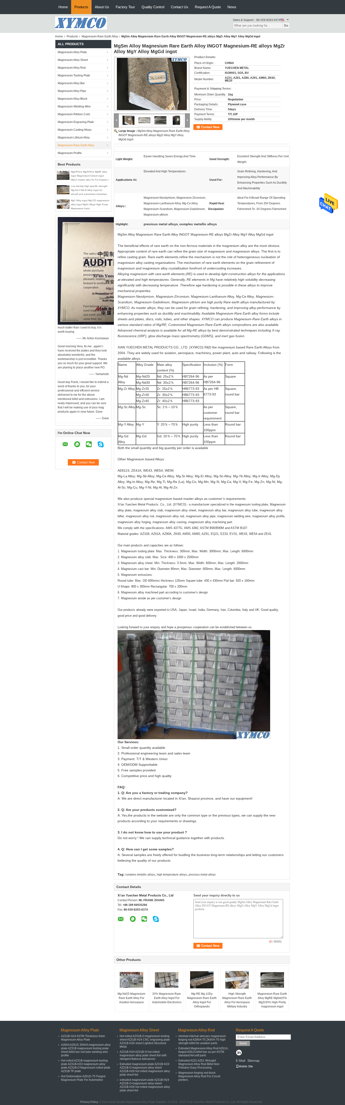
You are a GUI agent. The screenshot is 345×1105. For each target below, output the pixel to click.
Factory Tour (125, 7)
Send (242, 1043)
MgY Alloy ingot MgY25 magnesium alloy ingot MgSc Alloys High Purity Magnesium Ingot (90, 204)
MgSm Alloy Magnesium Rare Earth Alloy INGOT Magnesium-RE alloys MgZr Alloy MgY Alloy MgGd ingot (154, 135)
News (231, 7)
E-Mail (240, 1060)
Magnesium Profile (70, 153)
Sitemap (253, 1060)
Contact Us (179, 7)
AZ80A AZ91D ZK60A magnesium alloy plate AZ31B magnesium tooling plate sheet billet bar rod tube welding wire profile (86, 1050)
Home (63, 7)
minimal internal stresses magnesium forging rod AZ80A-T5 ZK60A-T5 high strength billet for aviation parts (202, 1039)
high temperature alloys (172, 874)
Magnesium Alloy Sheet (73, 60)
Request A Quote (208, 7)
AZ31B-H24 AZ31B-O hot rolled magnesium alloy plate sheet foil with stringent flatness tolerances (143, 1055)
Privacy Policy (89, 1102)
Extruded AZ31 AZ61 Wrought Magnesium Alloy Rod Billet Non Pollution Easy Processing (198, 1064)
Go (286, 25)
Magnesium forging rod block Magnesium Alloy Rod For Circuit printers (199, 1076)
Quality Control (153, 7)
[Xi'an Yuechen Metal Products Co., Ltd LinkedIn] (239, 1053)
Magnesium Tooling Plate (74, 75)
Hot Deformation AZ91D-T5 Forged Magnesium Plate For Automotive (83, 1078)
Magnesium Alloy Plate (72, 52)
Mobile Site (246, 1066)
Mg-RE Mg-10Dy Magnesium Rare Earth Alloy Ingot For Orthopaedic (202, 1000)
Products (81, 7)
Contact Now (210, 127)
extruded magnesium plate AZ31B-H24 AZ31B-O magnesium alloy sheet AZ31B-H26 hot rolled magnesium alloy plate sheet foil (145, 1085)
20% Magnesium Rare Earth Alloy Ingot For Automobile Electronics (166, 998)
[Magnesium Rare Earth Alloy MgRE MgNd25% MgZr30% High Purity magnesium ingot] (272, 980)
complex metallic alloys (140, 874)
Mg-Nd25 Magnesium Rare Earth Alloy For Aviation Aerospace (131, 998)
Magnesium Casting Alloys (75, 129)
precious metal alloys (202, 874)
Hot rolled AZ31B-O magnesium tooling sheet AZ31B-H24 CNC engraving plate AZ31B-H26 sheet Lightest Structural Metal (145, 1041)
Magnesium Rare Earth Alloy (100, 36)
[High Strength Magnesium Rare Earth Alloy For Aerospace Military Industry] (237, 980)
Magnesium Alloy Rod (72, 67)
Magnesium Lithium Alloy (74, 137)
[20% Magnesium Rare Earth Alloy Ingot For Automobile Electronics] (166, 980)
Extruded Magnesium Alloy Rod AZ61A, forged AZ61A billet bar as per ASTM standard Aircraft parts (203, 1052)
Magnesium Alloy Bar (71, 83)
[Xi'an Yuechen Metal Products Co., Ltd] (81, 22)
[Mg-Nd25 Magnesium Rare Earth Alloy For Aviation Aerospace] (131, 980)
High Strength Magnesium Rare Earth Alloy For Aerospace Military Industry (237, 1000)
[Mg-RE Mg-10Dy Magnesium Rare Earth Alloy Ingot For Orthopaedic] (201, 980)
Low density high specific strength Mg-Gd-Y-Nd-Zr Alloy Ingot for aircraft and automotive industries (89, 190)
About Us (102, 7)
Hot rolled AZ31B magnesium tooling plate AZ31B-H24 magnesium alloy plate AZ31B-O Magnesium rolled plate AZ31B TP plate (85, 1066)
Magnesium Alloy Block (72, 98)
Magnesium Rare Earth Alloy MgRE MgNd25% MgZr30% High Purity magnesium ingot (272, 1000)
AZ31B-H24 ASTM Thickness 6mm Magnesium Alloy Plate (83, 1037)
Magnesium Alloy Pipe (72, 91)
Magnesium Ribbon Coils (74, 114)
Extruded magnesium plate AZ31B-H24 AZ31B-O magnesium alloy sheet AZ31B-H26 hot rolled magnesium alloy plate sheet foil (145, 1069)
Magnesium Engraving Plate (76, 122)
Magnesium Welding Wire (74, 106)
